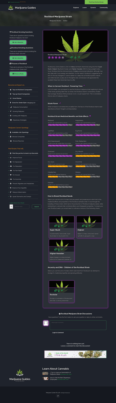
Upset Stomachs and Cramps (21, 196)
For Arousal (16, 175)
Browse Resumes (18, 141)
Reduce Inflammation (19, 192)
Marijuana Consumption (20, 107)
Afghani (54, 69)
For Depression (17, 162)
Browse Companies (18, 136)
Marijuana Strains (55, 21)
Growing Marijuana (18, 111)
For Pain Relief (17, 170)
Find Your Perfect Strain (96, 2)
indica (73, 67)
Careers (93, 7)
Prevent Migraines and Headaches (23, 183)
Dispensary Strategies (19, 120)
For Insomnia (17, 179)
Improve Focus (17, 157)
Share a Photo (19, 74)
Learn (85, 7)
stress (76, 71)
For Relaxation (17, 166)
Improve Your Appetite (19, 188)
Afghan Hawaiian (77, 69)
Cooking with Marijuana (19, 116)
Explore (76, 7)
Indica (65, 21)
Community (104, 7)
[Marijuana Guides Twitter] (58, 396)
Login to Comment (58, 332)
